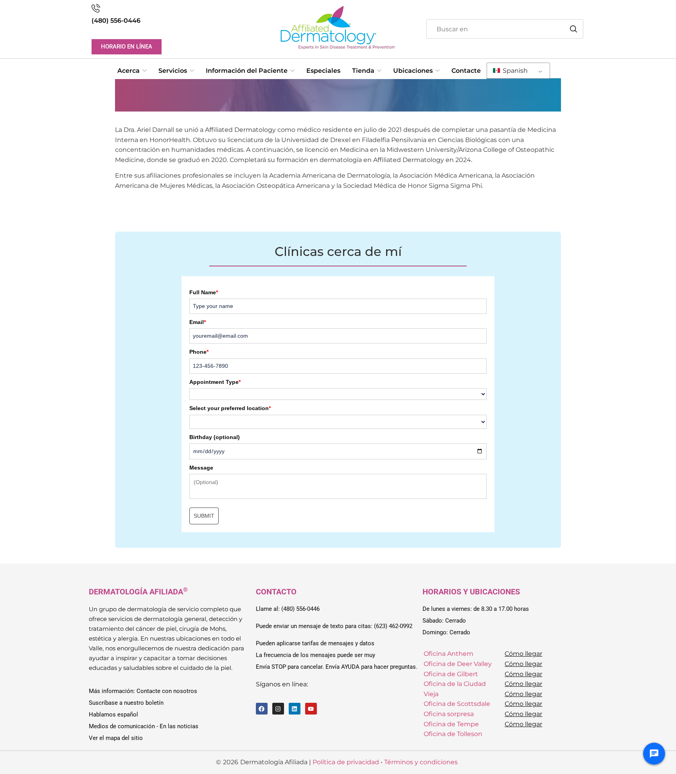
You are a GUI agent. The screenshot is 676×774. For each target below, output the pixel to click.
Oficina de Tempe (451, 724)
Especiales (323, 70)
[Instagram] (278, 709)
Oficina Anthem (448, 653)
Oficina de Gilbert (451, 674)
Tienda (363, 70)
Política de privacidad (346, 762)
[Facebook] (262, 709)
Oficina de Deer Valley (458, 664)
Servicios (172, 70)
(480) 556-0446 (116, 20)
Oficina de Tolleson (453, 734)
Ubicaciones (413, 70)
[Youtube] (311, 709)
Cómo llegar (523, 653)
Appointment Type (215, 382)
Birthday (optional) (214, 437)
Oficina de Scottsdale (457, 703)
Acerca (128, 70)
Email (197, 322)
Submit (204, 516)
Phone (199, 352)
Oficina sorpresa (449, 714)
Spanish (514, 70)
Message (201, 467)
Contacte (466, 70)
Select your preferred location (230, 408)
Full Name (203, 292)
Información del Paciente (247, 70)
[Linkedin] (294, 709)
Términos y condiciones (421, 762)
